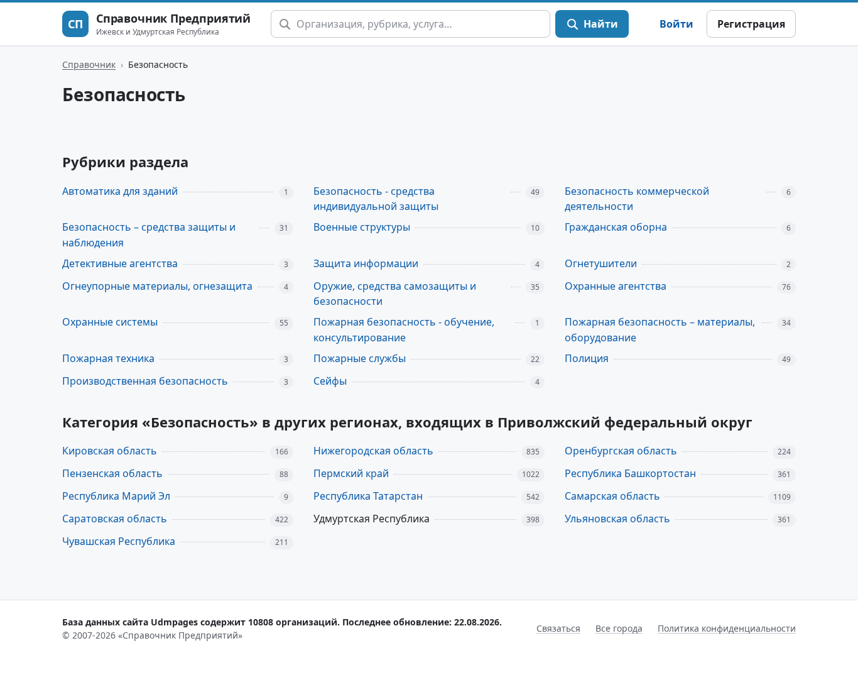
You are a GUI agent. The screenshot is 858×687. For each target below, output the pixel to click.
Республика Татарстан (368, 496)
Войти (676, 24)
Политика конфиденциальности (727, 628)
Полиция (587, 358)
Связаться (558, 628)
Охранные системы (110, 322)
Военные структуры (361, 227)
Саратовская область (114, 518)
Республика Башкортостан (630, 473)
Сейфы (330, 381)
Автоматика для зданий (120, 191)
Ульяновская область (617, 518)
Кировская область (109, 451)
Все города (619, 628)
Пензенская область (112, 473)
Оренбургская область (621, 451)
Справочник (89, 64)
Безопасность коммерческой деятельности (637, 199)
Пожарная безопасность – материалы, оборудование (660, 329)
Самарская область (612, 496)
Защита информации (365, 263)
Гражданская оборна (616, 227)
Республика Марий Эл (116, 496)
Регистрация (751, 24)
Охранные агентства (615, 286)
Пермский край (351, 473)
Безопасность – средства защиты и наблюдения (149, 235)
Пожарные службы (359, 358)
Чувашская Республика (118, 541)
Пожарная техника (108, 358)
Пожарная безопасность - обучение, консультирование (403, 329)
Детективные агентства (120, 263)
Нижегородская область (373, 451)
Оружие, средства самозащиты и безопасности (394, 294)
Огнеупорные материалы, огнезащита (157, 286)
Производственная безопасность (145, 381)
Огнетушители (601, 263)
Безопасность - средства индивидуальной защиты (375, 199)
